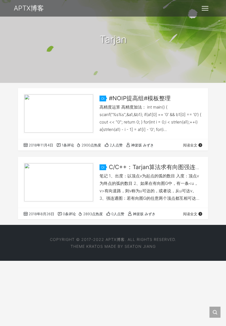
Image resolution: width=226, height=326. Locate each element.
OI (102, 98)
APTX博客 (115, 239)
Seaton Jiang (140, 246)
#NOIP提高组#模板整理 (140, 98)
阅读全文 (190, 145)
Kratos (94, 246)
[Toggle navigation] (205, 8)
